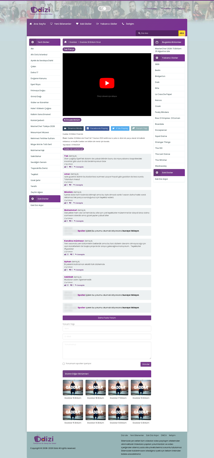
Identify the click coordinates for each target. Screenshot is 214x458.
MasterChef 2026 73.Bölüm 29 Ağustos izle (168, 50)
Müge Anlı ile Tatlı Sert (41, 144)
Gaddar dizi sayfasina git (73, 149)
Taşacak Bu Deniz (39, 168)
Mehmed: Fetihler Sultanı (43, 138)
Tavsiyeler (151, 8)
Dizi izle (124, 435)
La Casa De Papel (163, 94)
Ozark (158, 106)
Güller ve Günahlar (40, 102)
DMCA (164, 435)
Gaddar (73, 42)
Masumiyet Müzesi (40, 132)
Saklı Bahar (36, 156)
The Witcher (161, 160)
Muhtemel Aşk (37, 150)
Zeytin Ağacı (37, 192)
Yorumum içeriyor (78, 363)
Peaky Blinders (162, 112)
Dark (157, 82)
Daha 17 (34, 72)
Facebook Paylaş (99, 128)
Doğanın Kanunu (39, 78)
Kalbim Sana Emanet (41, 114)
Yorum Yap (141, 128)
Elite (157, 88)
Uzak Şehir (35, 180)
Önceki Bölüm (73, 119)
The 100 (158, 148)
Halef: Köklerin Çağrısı (41, 108)
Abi (32, 48)
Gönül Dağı (36, 96)
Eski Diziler (86, 23)
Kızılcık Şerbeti (37, 120)
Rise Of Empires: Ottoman (167, 118)
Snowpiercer (161, 130)
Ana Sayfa (40, 23)
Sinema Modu (75, 128)
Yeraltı (34, 186)
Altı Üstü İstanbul (39, 54)
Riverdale (159, 124)
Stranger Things (162, 142)
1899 (157, 64)
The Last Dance (162, 154)
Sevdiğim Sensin (39, 162)
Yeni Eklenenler (62, 23)
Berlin (157, 70)
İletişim (181, 8)
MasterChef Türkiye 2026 (43, 126)
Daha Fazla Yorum (107, 317)
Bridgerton (160, 76)
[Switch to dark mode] (104, 8)
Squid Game (161, 136)
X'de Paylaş (122, 128)
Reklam (167, 8)
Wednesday (161, 166)
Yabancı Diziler (108, 23)
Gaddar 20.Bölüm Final (90, 42)
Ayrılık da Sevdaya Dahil (42, 60)
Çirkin (33, 66)
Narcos (158, 100)
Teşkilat (34, 174)
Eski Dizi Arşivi (37, 205)
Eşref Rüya (35, 84)
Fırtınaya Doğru (38, 90)
